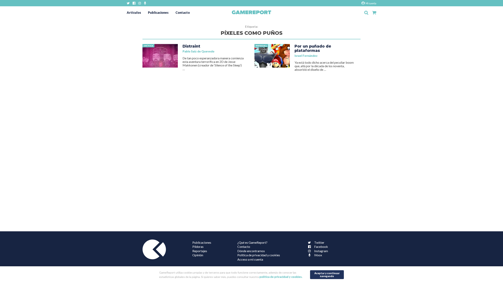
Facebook (321, 246)
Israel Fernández (306, 55)
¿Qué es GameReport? (252, 242)
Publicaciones (158, 12)
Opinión (197, 255)
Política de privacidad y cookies (258, 255)
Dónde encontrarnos (251, 251)
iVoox (318, 255)
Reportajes (199, 251)
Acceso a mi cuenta (250, 259)
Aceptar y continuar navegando (327, 275)
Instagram (321, 251)
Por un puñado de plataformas (313, 48)
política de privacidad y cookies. (280, 276)
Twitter (319, 242)
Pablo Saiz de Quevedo (198, 51)
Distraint (191, 46)
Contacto (182, 12)
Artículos (134, 12)
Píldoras (198, 246)
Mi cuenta (370, 3)
